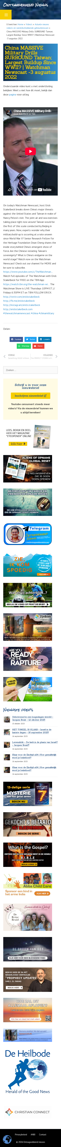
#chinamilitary (46, 313)
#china (34, 313)
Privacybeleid (21, 1134)
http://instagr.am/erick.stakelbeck (21, 305)
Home (20, 24)
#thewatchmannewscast (16, 313)
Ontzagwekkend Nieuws (25, 5)
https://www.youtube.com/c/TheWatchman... (28, 271)
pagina (12, 94)
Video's (29, 24)
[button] (16, 339)
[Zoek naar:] (30, 370)
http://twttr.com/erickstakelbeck (21, 296)
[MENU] (6, 14)
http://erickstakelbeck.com (18, 309)
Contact (42, 1134)
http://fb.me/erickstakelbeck (19, 300)
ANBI (33, 1134)
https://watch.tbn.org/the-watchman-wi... (26, 284)
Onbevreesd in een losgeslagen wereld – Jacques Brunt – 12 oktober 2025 (32, 718)
